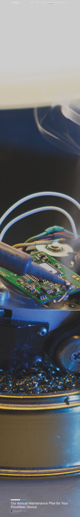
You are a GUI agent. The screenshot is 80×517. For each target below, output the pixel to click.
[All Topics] (28, 499)
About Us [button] (32, 2)
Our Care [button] (37, 2)
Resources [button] (50, 2)
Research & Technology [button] (58, 2)
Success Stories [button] (44, 2)
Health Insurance (23, 499)
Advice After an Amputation (15, 499)
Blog (65, 2)
